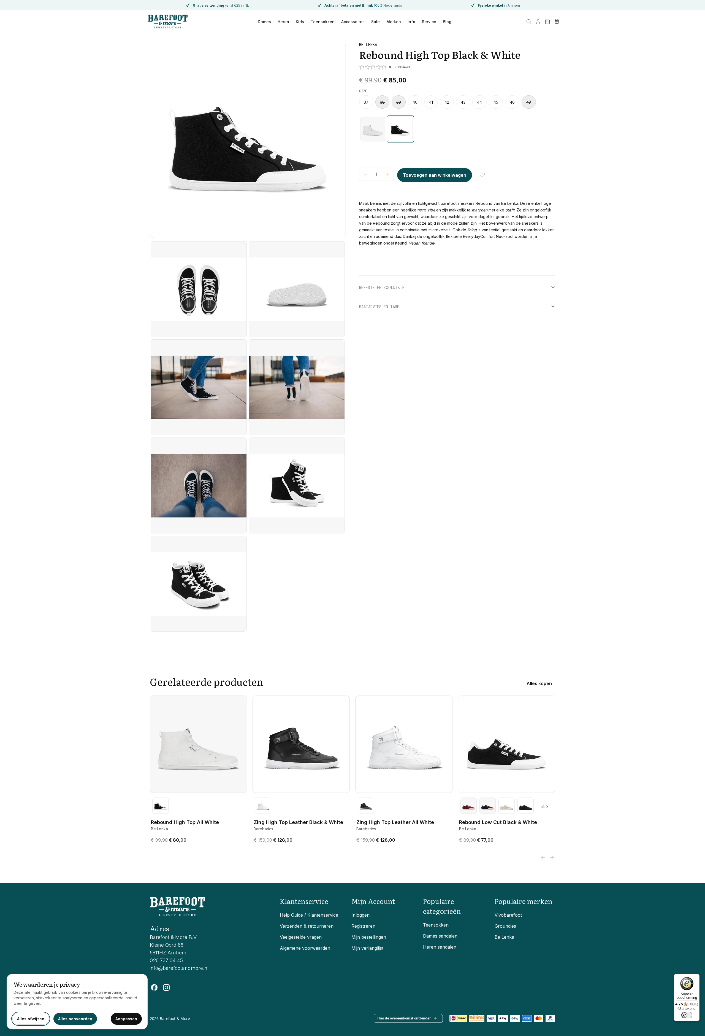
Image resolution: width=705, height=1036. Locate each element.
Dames (264, 21)
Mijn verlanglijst (367, 948)
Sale (375, 21)
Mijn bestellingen (368, 937)
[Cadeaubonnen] (556, 21)
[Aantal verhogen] (387, 174)
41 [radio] (431, 102)
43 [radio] (463, 102)
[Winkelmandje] (547, 21)
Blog (447, 21)
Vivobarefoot (508, 915)
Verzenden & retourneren (306, 926)
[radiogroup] (457, 102)
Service (429, 21)
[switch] (686, 1015)
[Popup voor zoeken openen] (528, 21)
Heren (283, 21)
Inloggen (360, 915)
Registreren (363, 926)
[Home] (168, 21)
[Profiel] (538, 21)
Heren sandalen (439, 947)
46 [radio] (512, 102)
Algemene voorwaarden (305, 948)
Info (411, 21)
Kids (300, 21)
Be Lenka (504, 937)
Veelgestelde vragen (301, 937)
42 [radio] (446, 102)
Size (363, 90)
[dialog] (77, 1001)
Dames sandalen (440, 936)
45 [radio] (496, 102)
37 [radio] (366, 102)
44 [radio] (479, 102)
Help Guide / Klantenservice (309, 915)
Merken (393, 21)
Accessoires (353, 21)
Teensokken (323, 21)
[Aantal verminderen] (365, 174)
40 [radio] (415, 102)
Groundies (505, 926)
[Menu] (696, 977)
